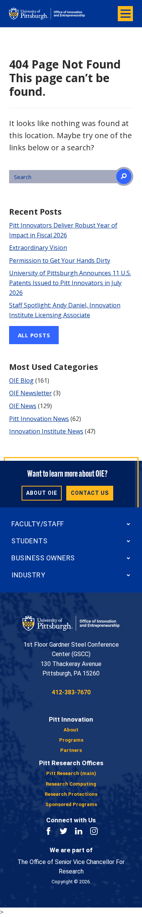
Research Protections (71, 794)
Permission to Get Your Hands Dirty (59, 260)
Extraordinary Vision (38, 247)
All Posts (34, 335)
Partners (71, 750)
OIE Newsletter (30, 393)
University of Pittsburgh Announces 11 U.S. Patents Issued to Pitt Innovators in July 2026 (70, 282)
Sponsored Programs (71, 804)
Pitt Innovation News (39, 419)
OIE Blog (21, 380)
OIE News (22, 406)
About (71, 730)
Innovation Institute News (46, 431)
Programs (71, 740)
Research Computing (71, 784)
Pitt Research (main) (71, 773)
